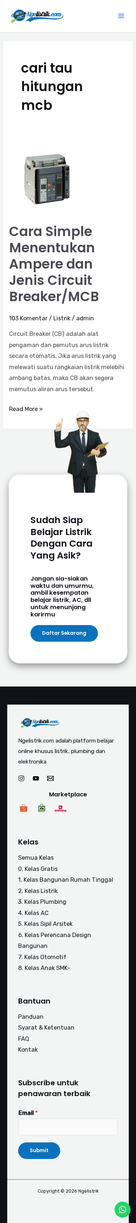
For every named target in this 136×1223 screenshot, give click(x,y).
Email (28, 1112)
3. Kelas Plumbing (42, 901)
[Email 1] (50, 778)
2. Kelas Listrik (38, 891)
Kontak (28, 1049)
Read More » (26, 408)
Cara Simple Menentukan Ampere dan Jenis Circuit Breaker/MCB (54, 264)
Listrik (61, 318)
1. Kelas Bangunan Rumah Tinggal (65, 879)
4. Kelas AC (33, 913)
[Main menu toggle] (121, 16)
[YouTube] (36, 778)
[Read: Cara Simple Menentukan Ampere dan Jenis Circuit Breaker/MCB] (45, 178)
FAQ (23, 1038)
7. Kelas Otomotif (42, 957)
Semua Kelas (36, 857)
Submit (39, 1150)
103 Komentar (28, 318)
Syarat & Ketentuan (46, 1027)
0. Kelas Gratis (38, 868)
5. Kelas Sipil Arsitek (45, 923)
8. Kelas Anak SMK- (44, 968)
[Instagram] (21, 778)
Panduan (31, 1016)
